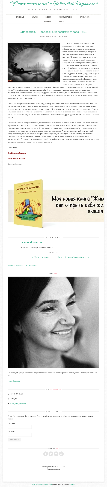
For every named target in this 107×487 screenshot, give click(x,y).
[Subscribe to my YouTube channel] (61, 453)
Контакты (47, 21)
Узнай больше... (14, 381)
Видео (48, 17)
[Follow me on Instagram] (56, 453)
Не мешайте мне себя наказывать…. (73, 257)
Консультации (65, 17)
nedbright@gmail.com (18, 403)
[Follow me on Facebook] (45, 453)
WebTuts (72, 484)
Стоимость (84, 17)
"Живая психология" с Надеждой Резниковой (53, 4)
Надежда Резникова (48, 36)
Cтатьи (35, 17)
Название (11, 423)
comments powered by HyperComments (22, 265)
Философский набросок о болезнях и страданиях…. (53, 31)
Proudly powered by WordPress (42, 484)
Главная (20, 17)
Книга (61, 21)
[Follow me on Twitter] (51, 453)
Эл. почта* (12, 431)
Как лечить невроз (40, 257)
